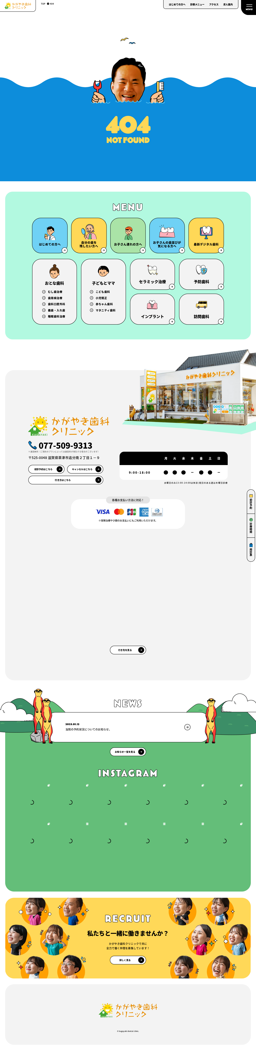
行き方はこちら (63, 480)
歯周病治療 (55, 298)
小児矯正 (101, 298)
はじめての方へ (177, 4)
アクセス (214, 4)
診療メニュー (197, 4)
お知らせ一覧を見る (125, 751)
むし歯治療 (55, 291)
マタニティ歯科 (106, 310)
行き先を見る (125, 650)
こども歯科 (103, 291)
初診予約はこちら (43, 469)
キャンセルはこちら (82, 469)
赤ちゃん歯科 (104, 304)
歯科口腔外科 (56, 304)
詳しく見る (125, 960)
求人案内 (228, 4)
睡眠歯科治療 (56, 316)
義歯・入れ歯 (56, 310)
